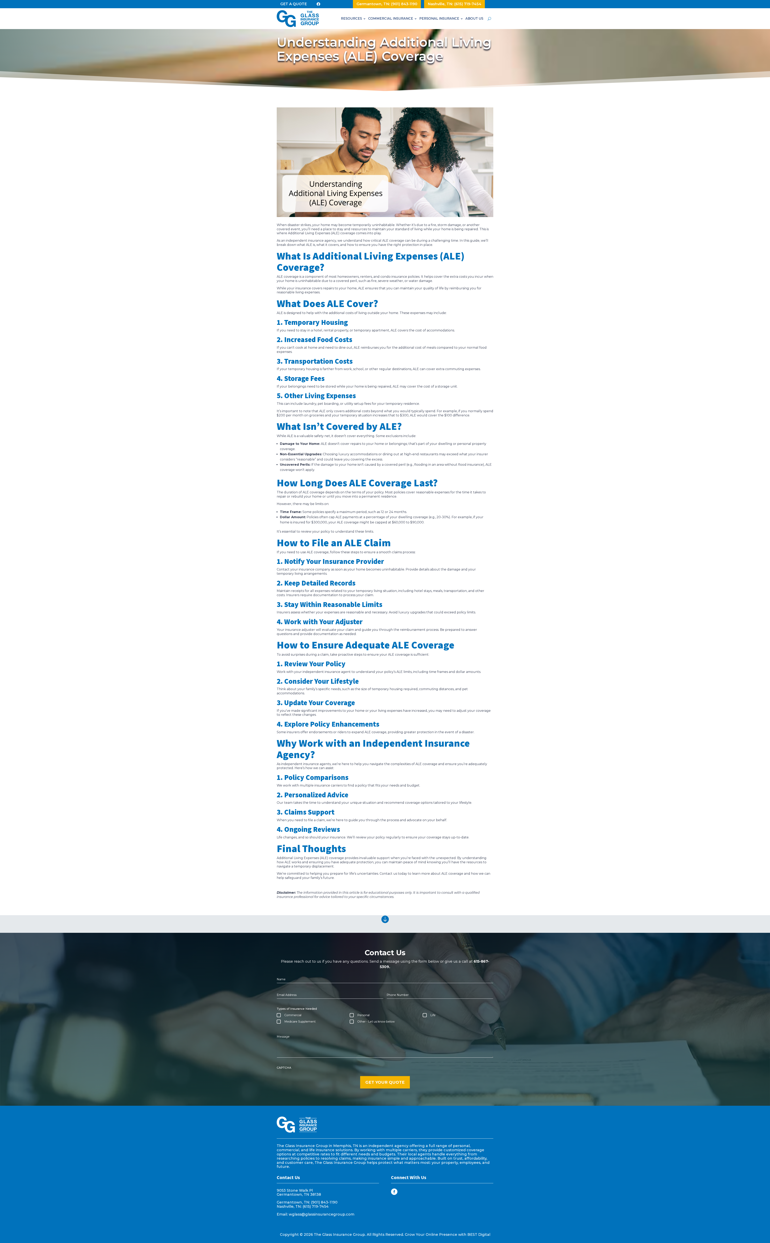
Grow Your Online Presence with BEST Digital (447, 1234)
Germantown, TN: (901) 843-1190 (387, 4)
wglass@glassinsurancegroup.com (321, 1214)
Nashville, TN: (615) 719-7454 (454, 4)
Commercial (292, 1015)
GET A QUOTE (293, 4)
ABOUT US (474, 18)
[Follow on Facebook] (394, 1191)
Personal (363, 1015)
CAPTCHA (284, 1067)
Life (433, 1015)
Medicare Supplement (300, 1021)
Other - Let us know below (376, 1021)
